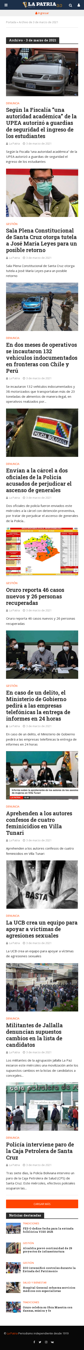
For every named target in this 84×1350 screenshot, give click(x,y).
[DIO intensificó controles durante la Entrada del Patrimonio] (13, 1267)
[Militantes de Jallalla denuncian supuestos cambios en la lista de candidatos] (42, 987)
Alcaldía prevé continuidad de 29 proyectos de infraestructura (47, 1250)
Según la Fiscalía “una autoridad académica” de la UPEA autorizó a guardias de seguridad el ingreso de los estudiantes (41, 123)
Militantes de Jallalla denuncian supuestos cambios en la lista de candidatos (34, 1035)
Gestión (11, 224)
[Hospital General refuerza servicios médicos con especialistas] (13, 1287)
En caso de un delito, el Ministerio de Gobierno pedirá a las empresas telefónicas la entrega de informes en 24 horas (38, 705)
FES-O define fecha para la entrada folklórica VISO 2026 (48, 1230)
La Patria (14, 143)
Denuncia (12, 103)
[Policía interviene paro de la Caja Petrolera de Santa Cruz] (42, 1106)
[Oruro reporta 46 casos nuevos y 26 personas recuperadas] (42, 552)
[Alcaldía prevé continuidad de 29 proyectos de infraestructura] (13, 1248)
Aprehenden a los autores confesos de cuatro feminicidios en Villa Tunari (39, 823)
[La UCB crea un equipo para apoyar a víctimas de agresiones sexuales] (42, 884)
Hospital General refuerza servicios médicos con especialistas (49, 1289)
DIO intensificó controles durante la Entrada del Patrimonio (49, 1269)
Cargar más (42, 1204)
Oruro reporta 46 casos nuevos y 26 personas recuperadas (35, 596)
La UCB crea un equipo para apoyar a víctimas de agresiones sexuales (42, 929)
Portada (11, 22)
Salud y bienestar (35, 1282)
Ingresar (43, 13)
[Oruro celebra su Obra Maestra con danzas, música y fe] (13, 1307)
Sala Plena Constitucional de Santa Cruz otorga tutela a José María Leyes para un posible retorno (41, 240)
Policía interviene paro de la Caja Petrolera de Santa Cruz (40, 1151)
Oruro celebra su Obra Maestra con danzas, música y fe (47, 1309)
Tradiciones (31, 1223)
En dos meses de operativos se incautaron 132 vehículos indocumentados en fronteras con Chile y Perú (41, 358)
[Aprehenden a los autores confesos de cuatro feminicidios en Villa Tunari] (42, 775)
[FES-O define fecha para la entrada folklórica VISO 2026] (13, 1228)
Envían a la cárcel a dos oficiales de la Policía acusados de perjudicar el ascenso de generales (39, 480)
